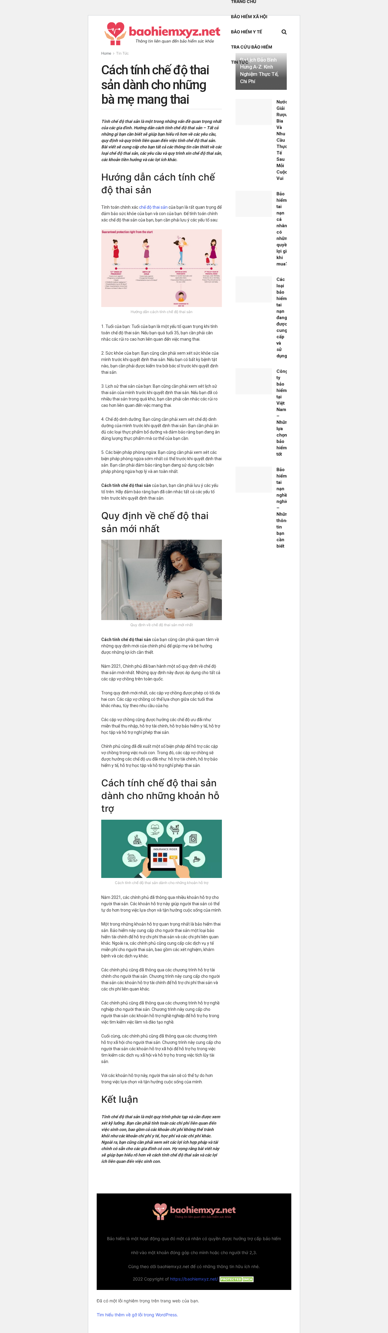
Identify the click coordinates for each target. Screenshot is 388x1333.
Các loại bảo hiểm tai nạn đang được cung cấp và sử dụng (281, 318)
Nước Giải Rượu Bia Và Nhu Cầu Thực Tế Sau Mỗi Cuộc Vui (282, 140)
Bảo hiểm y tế (246, 31)
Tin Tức (240, 62)
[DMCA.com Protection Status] (237, 1278)
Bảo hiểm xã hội (249, 16)
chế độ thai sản (153, 207)
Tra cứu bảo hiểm (251, 46)
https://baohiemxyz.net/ (194, 1278)
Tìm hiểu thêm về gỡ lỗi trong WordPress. (137, 1314)
